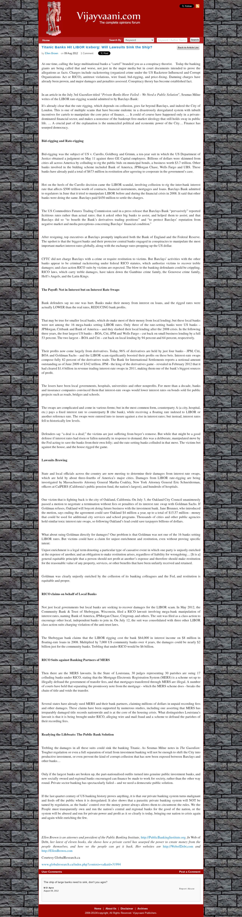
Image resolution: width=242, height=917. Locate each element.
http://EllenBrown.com (57, 850)
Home (46, 40)
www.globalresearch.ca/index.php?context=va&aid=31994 (81, 864)
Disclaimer (127, 908)
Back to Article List (188, 47)
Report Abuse (187, 889)
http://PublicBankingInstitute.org (163, 837)
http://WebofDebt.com (178, 846)
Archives (142, 908)
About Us (110, 908)
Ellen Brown (51, 53)
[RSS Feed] (197, 7)
